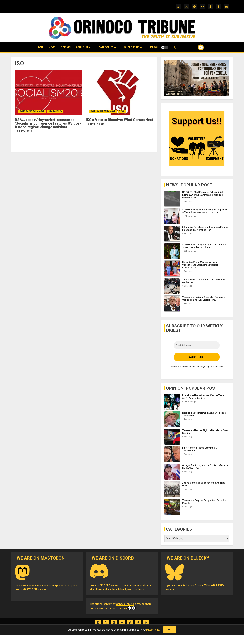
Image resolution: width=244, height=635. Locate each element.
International (55, 111)
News (52, 47)
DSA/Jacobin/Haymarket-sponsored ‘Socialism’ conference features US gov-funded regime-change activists (48, 123)
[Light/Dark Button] (164, 47)
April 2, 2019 (97, 124)
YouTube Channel (195, 47)
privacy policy (202, 366)
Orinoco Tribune (125, 604)
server (108, 585)
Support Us (131, 47)
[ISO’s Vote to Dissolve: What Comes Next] (119, 92)
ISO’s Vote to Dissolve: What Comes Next (119, 120)
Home (39, 47)
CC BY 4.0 (121, 608)
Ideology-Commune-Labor (31, 111)
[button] (174, 47)
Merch (154, 47)
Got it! (169, 630)
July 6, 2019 (25, 131)
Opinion (66, 47)
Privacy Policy (153, 629)
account (35, 589)
